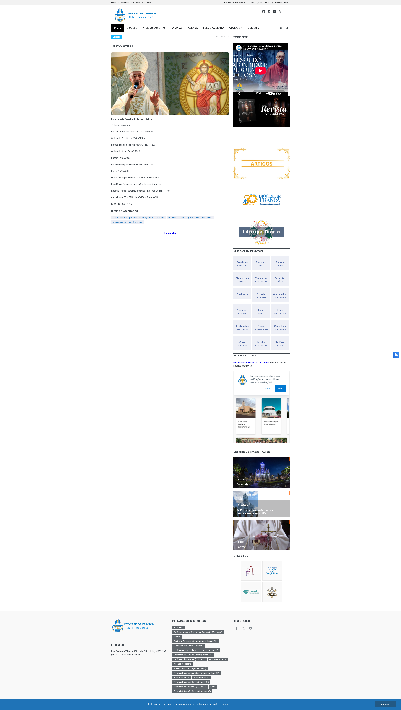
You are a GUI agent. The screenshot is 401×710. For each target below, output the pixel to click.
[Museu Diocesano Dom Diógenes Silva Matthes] (251, 571)
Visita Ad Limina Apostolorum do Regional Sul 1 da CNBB (139, 217)
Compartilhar (170, 233)
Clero (212, 686)
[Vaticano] (272, 592)
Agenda (136, 2)
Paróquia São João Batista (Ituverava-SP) (192, 691)
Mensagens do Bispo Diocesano (128, 222)
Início (113, 2)
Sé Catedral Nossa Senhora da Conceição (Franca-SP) (198, 632)
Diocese (116, 37)
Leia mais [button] (225, 704)
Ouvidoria (235, 27)
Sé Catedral (243, 505)
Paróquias (124, 2)
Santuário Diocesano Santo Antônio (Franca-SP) (195, 641)
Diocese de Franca (217, 659)
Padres (177, 636)
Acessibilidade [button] (281, 2)
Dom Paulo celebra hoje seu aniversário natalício (190, 217)
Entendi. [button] (385, 704)
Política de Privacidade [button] (234, 2)
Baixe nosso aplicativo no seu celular (251, 362)
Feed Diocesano (213, 27)
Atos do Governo (154, 27)
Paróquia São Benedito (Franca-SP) (190, 659)
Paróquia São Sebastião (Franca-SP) (190, 686)
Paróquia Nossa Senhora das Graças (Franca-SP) (196, 650)
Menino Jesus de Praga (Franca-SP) (190, 668)
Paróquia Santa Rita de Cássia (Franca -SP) (193, 655)
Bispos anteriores (182, 677)
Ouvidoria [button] (264, 2)
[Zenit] (251, 592)
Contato (147, 2)
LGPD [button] (251, 2)
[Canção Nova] (272, 571)
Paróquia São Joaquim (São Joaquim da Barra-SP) (196, 673)
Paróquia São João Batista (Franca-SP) (191, 682)
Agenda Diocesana (182, 664)
